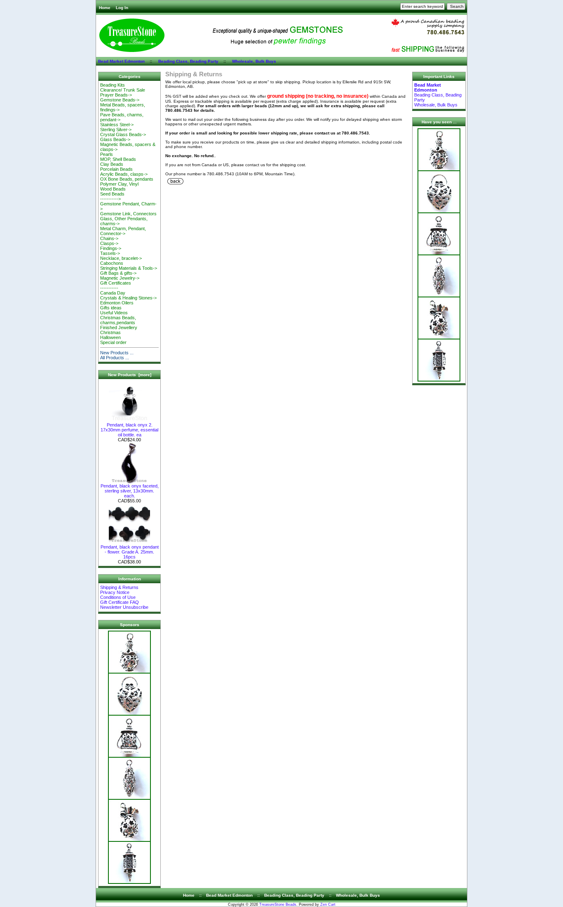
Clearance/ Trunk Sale (122, 89)
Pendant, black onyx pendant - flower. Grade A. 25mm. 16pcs (130, 551)
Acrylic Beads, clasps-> (124, 174)
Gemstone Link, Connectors (128, 213)
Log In (122, 7)
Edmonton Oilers (117, 302)
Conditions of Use (118, 597)
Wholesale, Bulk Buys (254, 61)
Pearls (106, 154)
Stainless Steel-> (117, 124)
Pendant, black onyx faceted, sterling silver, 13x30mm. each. (130, 490)
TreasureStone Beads (277, 904)
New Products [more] (129, 374)
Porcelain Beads (116, 169)
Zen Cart (327, 904)
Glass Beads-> (115, 139)
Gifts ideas (111, 307)
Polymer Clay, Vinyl (119, 183)
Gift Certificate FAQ (119, 602)
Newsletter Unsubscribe (124, 607)
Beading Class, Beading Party (188, 61)
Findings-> (110, 248)
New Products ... (117, 352)
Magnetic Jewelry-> (119, 278)
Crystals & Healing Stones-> (128, 297)
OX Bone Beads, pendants (126, 179)
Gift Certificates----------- (115, 285)
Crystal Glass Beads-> (123, 134)
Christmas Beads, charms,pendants (118, 320)
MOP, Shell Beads (118, 159)
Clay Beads (111, 164)
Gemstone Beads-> (119, 99)
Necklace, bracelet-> (121, 258)
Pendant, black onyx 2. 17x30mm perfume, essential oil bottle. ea (129, 429)
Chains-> (109, 238)
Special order (113, 342)
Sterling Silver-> (115, 129)
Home (104, 7)
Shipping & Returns (119, 587)
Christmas (110, 332)
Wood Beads (113, 188)
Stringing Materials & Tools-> (128, 268)
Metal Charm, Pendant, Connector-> (123, 231)
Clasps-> (109, 243)
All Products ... (114, 357)
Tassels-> (110, 253)
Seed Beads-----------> (112, 196)
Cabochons (111, 263)
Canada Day (112, 292)
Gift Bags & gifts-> (118, 273)
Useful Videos (114, 312)
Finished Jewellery (118, 327)
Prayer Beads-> (116, 94)
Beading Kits (112, 84)
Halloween (110, 337)
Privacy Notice (114, 592)
